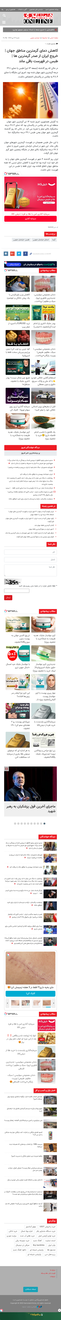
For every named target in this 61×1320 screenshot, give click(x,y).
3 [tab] (37, 823)
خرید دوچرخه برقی (22, 1240)
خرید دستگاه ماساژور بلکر (45, 1231)
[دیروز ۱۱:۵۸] (50, 1171)
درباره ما (52, 1270)
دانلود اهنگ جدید (19, 1249)
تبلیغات (52, 1276)
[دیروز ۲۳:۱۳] (50, 941)
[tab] (30, 447)
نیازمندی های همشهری (36, 9)
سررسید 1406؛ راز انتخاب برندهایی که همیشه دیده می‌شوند (25, 1145)
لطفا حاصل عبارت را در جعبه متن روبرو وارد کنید (38, 586)
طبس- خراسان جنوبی (21, 239)
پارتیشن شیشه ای (36, 1249)
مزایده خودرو (11, 1236)
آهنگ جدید (37, 1240)
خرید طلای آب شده (27, 1236)
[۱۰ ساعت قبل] (50, 893)
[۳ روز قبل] (50, 1207)
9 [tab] (18, 823)
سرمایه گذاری (30, 218)
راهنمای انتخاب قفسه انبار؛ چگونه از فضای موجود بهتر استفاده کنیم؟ (24, 1097)
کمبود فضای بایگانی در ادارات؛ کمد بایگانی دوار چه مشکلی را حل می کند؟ (23, 1133)
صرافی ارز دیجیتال (22, 1245)
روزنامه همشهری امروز (51, 9)
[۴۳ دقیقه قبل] (30, 783)
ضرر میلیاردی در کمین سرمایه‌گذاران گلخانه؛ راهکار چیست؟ (23, 1120)
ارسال (8, 597)
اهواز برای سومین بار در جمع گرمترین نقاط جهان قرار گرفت (35, 537)
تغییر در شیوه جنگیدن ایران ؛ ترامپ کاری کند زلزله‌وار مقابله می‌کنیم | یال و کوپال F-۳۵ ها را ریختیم (25, 915)
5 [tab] (31, 823)
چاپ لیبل (51, 1245)
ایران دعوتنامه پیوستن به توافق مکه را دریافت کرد (36, 474)
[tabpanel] (30, 791)
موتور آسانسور (31, 1226)
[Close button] (59, 1310)
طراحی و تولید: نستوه (29, 1307)
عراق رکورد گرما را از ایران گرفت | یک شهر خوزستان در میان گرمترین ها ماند (29, 533)
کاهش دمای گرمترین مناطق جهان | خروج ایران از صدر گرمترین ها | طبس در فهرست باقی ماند (31, 56)
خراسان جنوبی (35, 38)
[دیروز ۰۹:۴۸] (50, 1195)
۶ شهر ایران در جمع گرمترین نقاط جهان (41, 529)
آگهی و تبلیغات (22, 9)
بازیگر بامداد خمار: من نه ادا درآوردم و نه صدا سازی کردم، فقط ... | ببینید (29, 488)
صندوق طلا (51, 1249)
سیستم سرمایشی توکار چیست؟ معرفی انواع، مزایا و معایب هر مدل (25, 1169)
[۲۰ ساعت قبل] (50, 870)
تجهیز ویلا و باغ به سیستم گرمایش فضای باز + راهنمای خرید (24, 1109)
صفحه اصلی (54, 38)
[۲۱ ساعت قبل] (50, 846)
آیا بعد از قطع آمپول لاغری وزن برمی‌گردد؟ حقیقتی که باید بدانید (23, 1205)
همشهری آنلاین (38, 18)
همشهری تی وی (10, 9)
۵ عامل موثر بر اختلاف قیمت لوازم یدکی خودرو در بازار (24, 1180)
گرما (53, 239)
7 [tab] (24, 823)
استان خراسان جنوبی (41, 239)
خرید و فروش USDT (47, 1226)
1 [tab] (44, 823)
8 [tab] (21, 823)
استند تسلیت (50, 1240)
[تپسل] (5, 173)
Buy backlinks (39, 1245)
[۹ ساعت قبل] (50, 858)
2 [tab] (41, 823)
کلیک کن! (29, 993)
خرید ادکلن (13, 1231)
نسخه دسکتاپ (30, 1289)
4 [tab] (34, 823)
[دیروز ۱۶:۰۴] (50, 1147)
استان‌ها (45, 38)
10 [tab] (15, 823)
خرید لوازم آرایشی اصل (46, 1236)
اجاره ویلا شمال (27, 1231)
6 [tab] (28, 823)
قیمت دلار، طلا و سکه (48, 1273)
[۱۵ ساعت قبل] (50, 917)
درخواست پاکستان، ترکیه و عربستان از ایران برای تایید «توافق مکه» (31, 499)
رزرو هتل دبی (50, 1254)
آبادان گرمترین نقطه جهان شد (44, 525)
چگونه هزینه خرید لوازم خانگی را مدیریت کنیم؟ (26, 1156)
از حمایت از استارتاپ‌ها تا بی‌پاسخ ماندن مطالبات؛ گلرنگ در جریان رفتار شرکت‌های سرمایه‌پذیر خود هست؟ (23, 1193)
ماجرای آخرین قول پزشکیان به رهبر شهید (30, 809)
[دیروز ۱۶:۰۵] (50, 1112)
